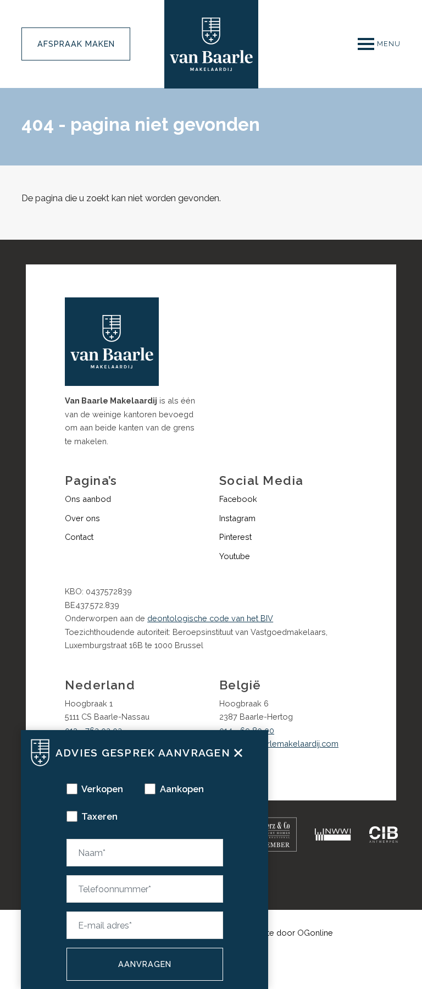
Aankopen (182, 788)
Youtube (234, 556)
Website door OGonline (288, 932)
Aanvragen (144, 964)
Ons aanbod (88, 499)
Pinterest (235, 537)
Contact (79, 537)
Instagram (237, 518)
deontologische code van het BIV (210, 618)
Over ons (82, 518)
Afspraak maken (76, 43)
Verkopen (102, 788)
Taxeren (99, 816)
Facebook (238, 499)
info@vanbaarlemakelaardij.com (278, 743)
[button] (238, 751)
